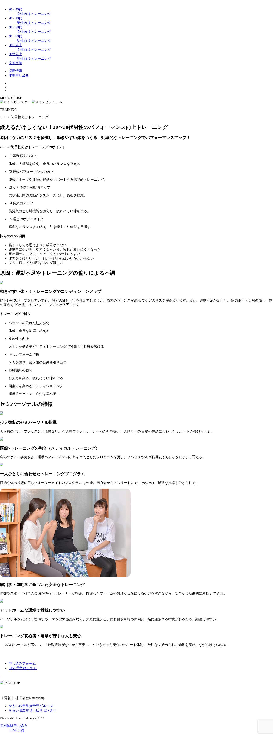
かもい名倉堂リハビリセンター (32, 710)
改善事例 (15, 63)
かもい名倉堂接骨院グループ (31, 706)
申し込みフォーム (22, 663)
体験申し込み (19, 75)
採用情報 (15, 71)
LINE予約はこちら (23, 668)
